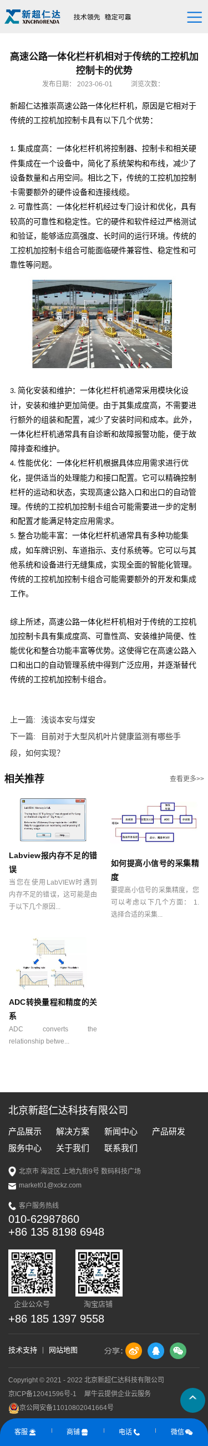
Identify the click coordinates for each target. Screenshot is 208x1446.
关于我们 (72, 1148)
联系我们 (121, 1148)
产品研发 (168, 1131)
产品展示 (25, 1131)
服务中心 (25, 1148)
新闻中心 (121, 1131)
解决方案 (72, 1131)
